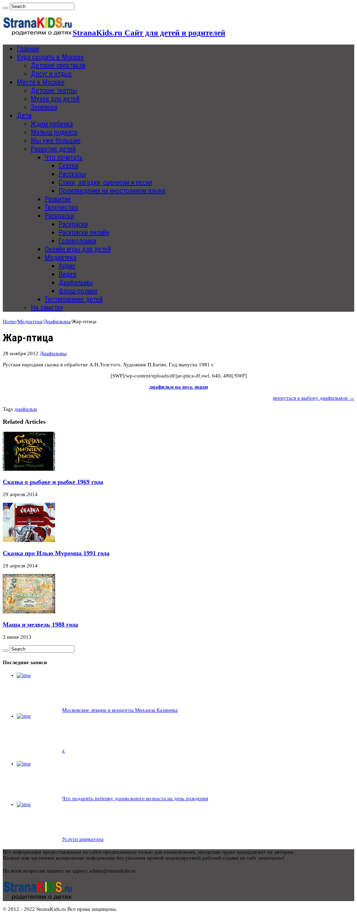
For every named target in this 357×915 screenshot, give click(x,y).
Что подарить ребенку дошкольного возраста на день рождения (135, 798)
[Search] (5, 8)
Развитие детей (53, 149)
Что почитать (64, 157)
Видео (67, 274)
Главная (28, 49)
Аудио (67, 266)
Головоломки (77, 241)
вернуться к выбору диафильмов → (313, 398)
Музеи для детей (55, 99)
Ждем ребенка (52, 124)
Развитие (58, 199)
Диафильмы (76, 282)
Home (9, 321)
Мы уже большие (56, 140)
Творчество (61, 207)
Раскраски (59, 216)
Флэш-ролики (78, 291)
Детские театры (54, 90)
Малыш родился (54, 132)
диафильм (25, 409)
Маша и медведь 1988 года (40, 624)
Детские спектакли (58, 65)
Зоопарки (44, 107)
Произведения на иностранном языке (112, 190)
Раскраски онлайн (84, 232)
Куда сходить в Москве (50, 57)
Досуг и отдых (51, 74)
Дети (24, 115)
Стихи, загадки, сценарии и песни (105, 182)
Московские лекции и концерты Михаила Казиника (120, 710)
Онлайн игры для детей (78, 249)
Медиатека (60, 257)
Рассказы (72, 174)
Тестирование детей (73, 299)
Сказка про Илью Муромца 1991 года (56, 553)
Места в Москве (40, 82)
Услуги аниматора (83, 839)
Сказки (68, 165)
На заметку (47, 307)
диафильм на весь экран (178, 387)
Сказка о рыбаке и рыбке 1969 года (53, 481)
